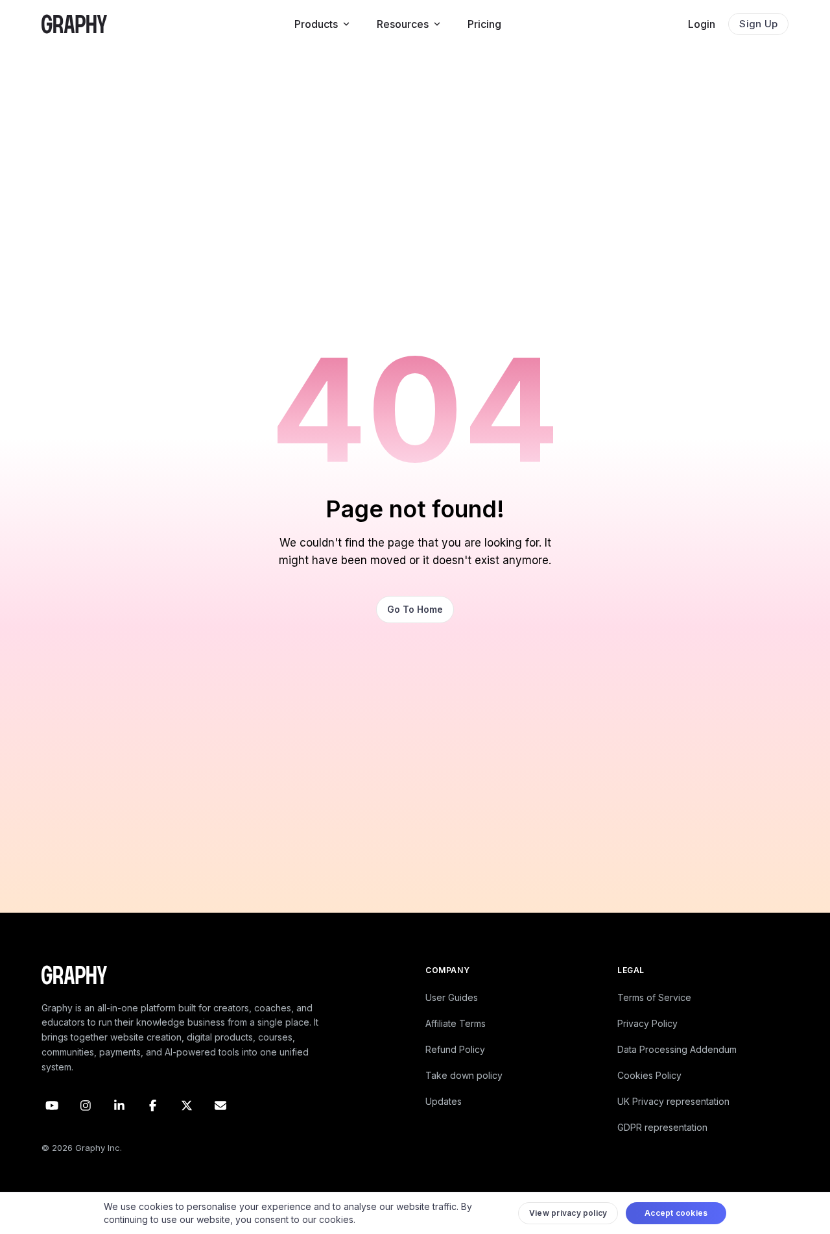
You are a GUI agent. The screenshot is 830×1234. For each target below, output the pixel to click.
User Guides (451, 997)
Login (701, 24)
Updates (443, 1101)
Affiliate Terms (455, 1023)
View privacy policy (568, 1213)
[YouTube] (52, 1105)
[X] (186, 1105)
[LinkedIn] (119, 1105)
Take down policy (464, 1075)
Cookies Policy (649, 1075)
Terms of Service (654, 997)
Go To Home (415, 609)
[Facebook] (153, 1105)
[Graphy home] (74, 24)
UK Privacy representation (673, 1101)
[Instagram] (85, 1105)
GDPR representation (662, 1127)
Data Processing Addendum (677, 1049)
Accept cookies (676, 1213)
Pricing (484, 24)
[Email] (220, 1105)
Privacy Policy (647, 1023)
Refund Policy (455, 1049)
